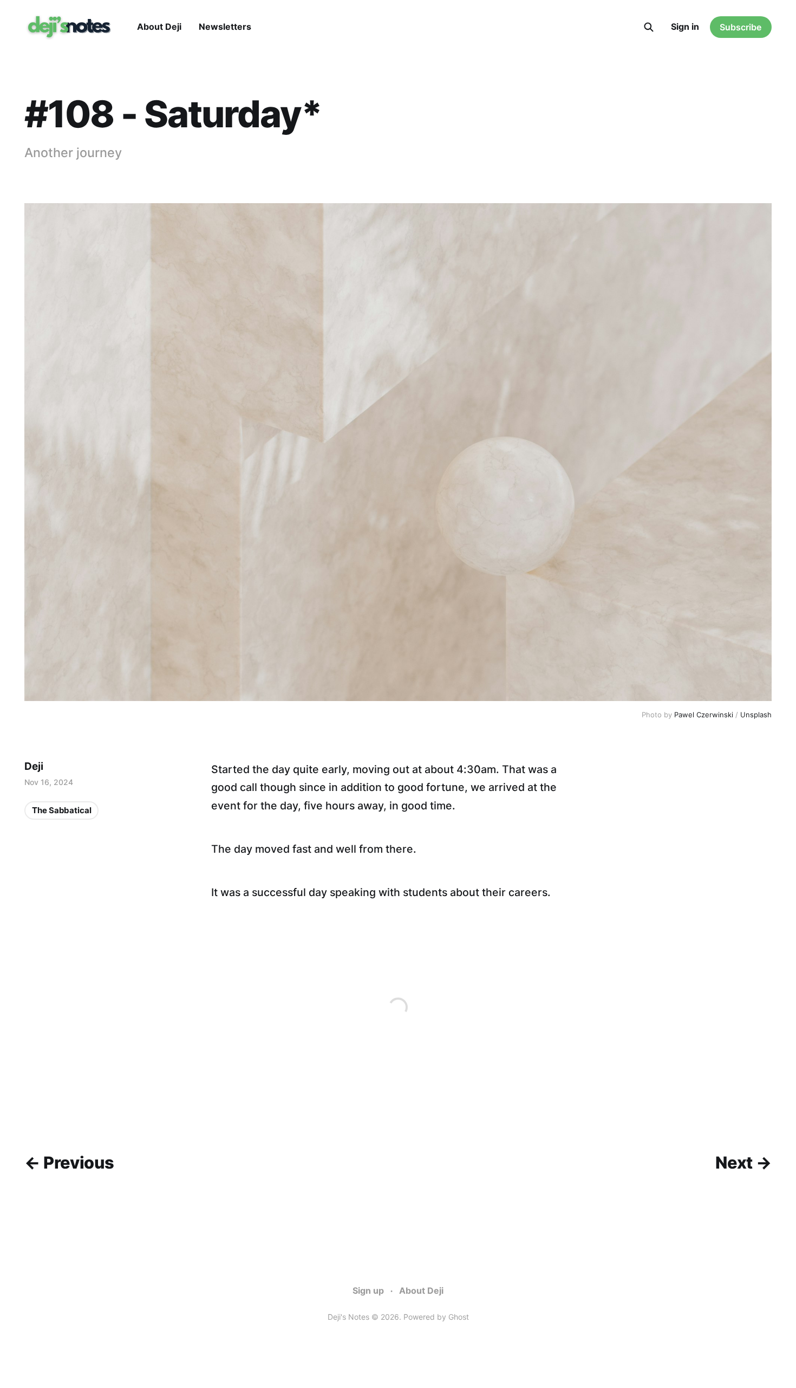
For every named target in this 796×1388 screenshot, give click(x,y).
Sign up (368, 1290)
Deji (33, 766)
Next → (743, 1162)
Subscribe (740, 27)
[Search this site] (649, 27)
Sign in (685, 26)
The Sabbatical (61, 810)
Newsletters (225, 26)
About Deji (159, 26)
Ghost (458, 1316)
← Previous (69, 1162)
